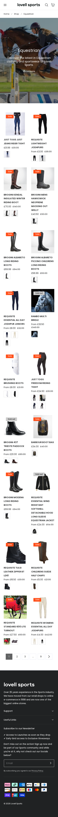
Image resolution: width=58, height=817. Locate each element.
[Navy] (42, 158)
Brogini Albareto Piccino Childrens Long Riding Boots (42, 263)
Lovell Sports (16, 803)
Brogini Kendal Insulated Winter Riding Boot (14, 198)
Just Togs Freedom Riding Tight (40, 383)
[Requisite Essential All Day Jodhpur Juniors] (15, 300)
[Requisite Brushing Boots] (15, 363)
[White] (7, 394)
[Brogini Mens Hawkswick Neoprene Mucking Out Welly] (42, 179)
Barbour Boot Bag (42, 442)
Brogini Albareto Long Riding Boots (14, 261)
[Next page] (49, 657)
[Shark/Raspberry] (14, 641)
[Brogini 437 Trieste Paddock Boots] (15, 426)
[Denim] (7, 154)
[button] (5, 5)
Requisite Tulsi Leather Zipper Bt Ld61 (14, 571)
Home (6, 14)
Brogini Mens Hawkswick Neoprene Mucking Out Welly (39, 202)
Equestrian (29, 14)
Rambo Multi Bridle (39, 318)
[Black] (34, 158)
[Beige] (14, 335)
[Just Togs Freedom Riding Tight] (42, 363)
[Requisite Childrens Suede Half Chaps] (42, 552)
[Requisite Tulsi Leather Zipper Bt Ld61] (15, 552)
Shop (16, 14)
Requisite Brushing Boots (14, 381)
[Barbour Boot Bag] (42, 426)
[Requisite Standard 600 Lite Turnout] (15, 607)
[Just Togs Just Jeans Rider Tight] (15, 124)
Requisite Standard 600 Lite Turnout (15, 626)
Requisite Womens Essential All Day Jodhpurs (42, 626)
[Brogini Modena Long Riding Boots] (15, 481)
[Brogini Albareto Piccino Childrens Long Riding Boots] (42, 241)
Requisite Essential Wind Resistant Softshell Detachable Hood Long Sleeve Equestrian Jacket (42, 509)
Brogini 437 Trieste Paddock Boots (14, 446)
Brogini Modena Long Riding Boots (14, 501)
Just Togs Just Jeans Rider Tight (14, 141)
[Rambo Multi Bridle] (42, 300)
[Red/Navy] (7, 641)
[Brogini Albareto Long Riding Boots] (15, 241)
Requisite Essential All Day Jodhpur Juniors (14, 320)
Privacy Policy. (37, 770)
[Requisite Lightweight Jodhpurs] (42, 124)
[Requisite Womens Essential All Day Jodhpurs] (42, 607)
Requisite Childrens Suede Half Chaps (41, 571)
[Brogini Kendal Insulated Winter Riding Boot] (15, 179)
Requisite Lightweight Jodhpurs (39, 143)
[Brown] (14, 213)
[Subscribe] (50, 763)
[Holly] (42, 398)
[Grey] (34, 398)
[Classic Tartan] (34, 453)
